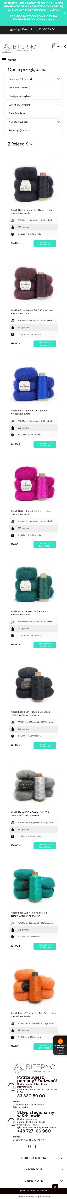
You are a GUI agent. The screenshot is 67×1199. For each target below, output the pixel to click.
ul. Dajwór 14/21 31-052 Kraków (28, 1140)
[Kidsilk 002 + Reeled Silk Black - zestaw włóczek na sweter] (33, 182)
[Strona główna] (19, 48)
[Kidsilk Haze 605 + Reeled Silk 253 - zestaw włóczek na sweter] (33, 784)
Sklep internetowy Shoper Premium (33, 1196)
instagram (29, 1147)
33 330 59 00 (46, 29)
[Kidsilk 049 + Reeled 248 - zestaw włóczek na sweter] (33, 583)
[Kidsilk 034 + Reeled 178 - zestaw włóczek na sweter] (33, 383)
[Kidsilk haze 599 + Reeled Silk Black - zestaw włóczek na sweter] (33, 684)
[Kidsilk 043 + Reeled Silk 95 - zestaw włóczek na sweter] (33, 483)
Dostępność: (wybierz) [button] (20, 96)
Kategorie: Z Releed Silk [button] (20, 79)
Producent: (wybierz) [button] (19, 87)
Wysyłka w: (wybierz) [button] (20, 104)
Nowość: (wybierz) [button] (18, 121)
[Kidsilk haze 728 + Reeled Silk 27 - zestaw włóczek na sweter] (33, 985)
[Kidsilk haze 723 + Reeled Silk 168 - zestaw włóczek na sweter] (33, 885)
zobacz (54, 9)
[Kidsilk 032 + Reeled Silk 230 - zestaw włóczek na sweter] (33, 282)
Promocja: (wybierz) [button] (19, 130)
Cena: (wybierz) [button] (17, 113)
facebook (35, 1147)
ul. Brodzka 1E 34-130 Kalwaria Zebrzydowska (28, 1106)
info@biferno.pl (22, 29)
